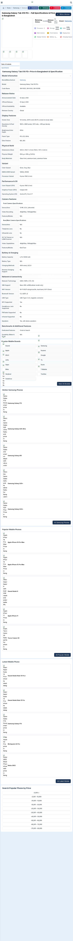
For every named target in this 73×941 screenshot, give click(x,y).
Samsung (68, 21)
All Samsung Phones (61, 522)
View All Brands (64, 384)
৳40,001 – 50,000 (36, 816)
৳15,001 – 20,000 (36, 804)
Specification (5, 68)
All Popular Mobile (62, 655)
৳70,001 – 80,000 (36, 828)
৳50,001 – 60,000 (36, 820)
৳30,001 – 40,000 (36, 812)
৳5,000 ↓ (36, 792)
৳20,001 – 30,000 (36, 808)
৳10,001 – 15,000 (36, 800)
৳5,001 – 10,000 (36, 796)
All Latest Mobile (63, 781)
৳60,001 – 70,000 (36, 824)
